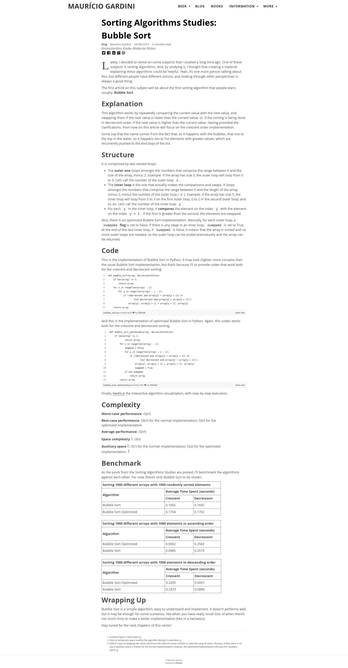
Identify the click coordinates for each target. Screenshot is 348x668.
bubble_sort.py (111, 312)
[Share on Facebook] (109, 53)
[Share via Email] (123, 53)
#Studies (127, 48)
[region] (174, 291)
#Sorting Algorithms (112, 48)
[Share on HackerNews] (119, 53)
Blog (200, 6)
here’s (117, 393)
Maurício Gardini (101, 6)
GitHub (142, 312)
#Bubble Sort (139, 48)
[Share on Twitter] (104, 53)
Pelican (179, 663)
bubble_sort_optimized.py (117, 385)
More (268, 6)
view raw (240, 312)
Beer (182, 6)
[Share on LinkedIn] (114, 53)
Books (217, 6)
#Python (151, 48)
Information (242, 6)
